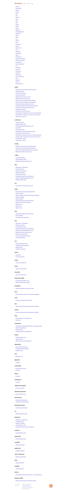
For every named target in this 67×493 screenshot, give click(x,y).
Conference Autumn (20, 91)
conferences (19, 8)
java (17, 21)
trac (17, 15)
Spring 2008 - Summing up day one (23, 111)
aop (17, 38)
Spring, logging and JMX (20, 95)
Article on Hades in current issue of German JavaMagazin (27, 195)
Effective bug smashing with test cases (24, 151)
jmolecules (18, 67)
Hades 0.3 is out (19, 204)
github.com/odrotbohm (26, 485)
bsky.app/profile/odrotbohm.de (27, 487)
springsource (19, 56)
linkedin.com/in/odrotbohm (27, 486)
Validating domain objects (21, 159)
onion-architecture (20, 76)
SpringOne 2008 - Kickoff (21, 138)
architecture (18, 44)
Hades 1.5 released (19, 193)
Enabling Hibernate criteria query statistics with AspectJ (27, 306)
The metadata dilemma (20, 157)
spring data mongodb (20, 58)
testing (17, 10)
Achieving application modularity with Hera (25, 104)
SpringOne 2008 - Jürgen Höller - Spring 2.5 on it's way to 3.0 (28, 114)
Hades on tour (19, 206)
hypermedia (18, 47)
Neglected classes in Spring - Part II (23, 98)
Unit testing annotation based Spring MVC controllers (27, 105)
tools (17, 37)
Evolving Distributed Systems (21, 243)
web (17, 49)
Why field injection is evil (21, 337)
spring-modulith (19, 83)
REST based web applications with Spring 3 (24, 126)
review (17, 26)
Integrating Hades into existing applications (25, 200)
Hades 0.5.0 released (20, 197)
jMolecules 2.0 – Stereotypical (22, 167)
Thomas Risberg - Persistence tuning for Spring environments (28, 112)
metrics (17, 81)
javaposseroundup (20, 31)
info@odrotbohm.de (25, 488)
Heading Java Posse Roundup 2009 (23, 282)
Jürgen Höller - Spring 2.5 (21, 116)
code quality (18, 53)
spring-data (18, 71)
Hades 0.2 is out (19, 207)
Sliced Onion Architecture (21, 93)
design (17, 46)
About (28, 3)
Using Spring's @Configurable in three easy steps (26, 102)
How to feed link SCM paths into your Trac (24, 185)
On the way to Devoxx (20, 129)
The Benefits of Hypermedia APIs (22, 245)
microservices (19, 62)
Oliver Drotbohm (18, 3)
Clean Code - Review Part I (21, 262)
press (17, 35)
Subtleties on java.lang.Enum (22, 234)
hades (17, 17)
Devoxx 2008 (18, 127)
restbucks (18, 69)
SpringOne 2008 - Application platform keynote (25, 131)
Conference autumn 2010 (21, 124)
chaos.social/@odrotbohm (26, 484)
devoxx (17, 24)
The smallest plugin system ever (22, 217)
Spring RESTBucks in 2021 (21, 174)
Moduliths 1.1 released (20, 172)
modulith (18, 80)
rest (17, 22)
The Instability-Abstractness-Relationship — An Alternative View (29, 326)
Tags (32, 3)
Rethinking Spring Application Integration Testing (26, 89)
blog (17, 42)
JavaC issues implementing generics (23, 235)
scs (16, 65)
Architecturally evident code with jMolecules (25, 176)
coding (17, 12)
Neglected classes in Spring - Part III (23, 96)
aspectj (17, 40)
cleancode (18, 30)
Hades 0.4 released (19, 198)
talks (17, 78)
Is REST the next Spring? (21, 109)
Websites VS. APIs (19, 247)
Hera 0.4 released (19, 215)
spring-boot (18, 74)
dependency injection (20, 60)
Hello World (18, 320)
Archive (24, 3)
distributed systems (20, 64)
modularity (18, 33)
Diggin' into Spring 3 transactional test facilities (25, 100)
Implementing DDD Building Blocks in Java (24, 178)
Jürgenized (18, 362)
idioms (17, 55)
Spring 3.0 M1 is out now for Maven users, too (25, 107)
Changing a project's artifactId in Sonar (24, 300)
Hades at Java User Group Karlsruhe (23, 202)
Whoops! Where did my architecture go (24, 232)
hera (17, 19)
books (17, 28)
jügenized (18, 51)
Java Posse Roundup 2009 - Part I (22, 280)
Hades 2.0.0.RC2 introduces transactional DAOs (25, 191)
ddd (17, 13)
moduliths (18, 72)
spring (17, 6)
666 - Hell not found (20, 388)
